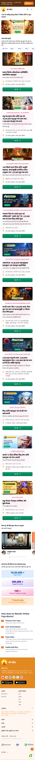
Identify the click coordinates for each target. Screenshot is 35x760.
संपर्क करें (3, 697)
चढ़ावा (20, 697)
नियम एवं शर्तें (13, 736)
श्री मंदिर (3, 752)
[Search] (24, 9)
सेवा (20, 699)
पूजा (20, 694)
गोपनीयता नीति (4, 736)
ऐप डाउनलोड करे (29, 3)
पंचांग (20, 702)
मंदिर (20, 705)
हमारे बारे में (4, 694)
